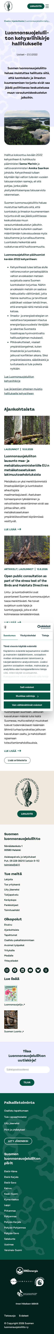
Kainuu (8, 1188)
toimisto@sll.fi (12, 864)
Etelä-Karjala (11, 1177)
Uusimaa (9, 1244)
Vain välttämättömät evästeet (27, 705)
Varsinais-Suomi (13, 1250)
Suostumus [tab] (9, 635)
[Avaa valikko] (47, 6)
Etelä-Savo (10, 1182)
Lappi (7, 1205)
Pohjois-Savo (11, 1233)
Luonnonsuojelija (13, 1004)
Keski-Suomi (11, 1193)
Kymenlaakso (11, 1199)
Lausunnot (11, 449)
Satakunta (9, 1238)
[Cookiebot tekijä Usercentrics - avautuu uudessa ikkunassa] (38, 627)
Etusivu (7, 21)
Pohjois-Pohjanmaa (15, 1227)
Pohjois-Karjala (12, 1222)
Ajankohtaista (18, 21)
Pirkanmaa (10, 1210)
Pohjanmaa (10, 1216)
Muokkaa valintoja (25, 696)
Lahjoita (36, 6)
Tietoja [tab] (45, 635)
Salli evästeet (27, 687)
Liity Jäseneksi (18, 1141)
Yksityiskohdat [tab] (28, 635)
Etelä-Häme (10, 1171)
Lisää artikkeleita (17, 760)
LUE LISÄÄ (10, 529)
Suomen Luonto (12, 1031)
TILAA (27, 1082)
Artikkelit (11, 569)
